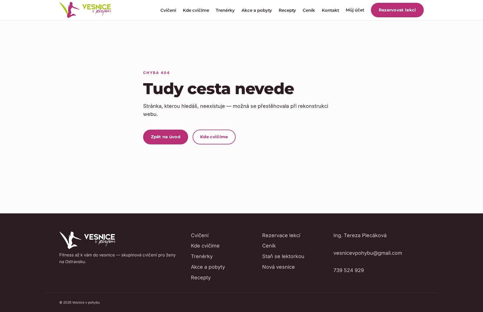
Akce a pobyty (257, 10)
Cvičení (168, 10)
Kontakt (330, 10)
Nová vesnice (278, 267)
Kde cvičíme (196, 10)
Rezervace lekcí (281, 235)
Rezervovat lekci (397, 10)
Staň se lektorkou (283, 256)
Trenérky (225, 10)
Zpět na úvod (166, 136)
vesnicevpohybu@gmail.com (367, 253)
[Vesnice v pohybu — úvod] (85, 10)
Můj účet (355, 10)
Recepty (287, 10)
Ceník (309, 10)
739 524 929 (348, 270)
